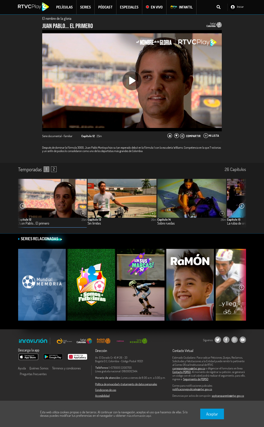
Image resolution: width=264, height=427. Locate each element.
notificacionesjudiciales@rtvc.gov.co (192, 389)
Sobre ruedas (166, 223)
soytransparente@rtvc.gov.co (228, 395)
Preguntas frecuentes (33, 374)
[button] (241, 206)
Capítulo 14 (164, 219)
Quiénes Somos (38, 368)
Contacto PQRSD (181, 372)
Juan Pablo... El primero (33, 223)
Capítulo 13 (94, 219)
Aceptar (212, 413)
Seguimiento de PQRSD (195, 379)
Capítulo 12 (24, 219)
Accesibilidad (102, 395)
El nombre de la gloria (56, 18)
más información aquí (139, 415)
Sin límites (94, 223)
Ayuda (22, 368)
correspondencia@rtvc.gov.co (188, 368)
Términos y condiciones (66, 368)
